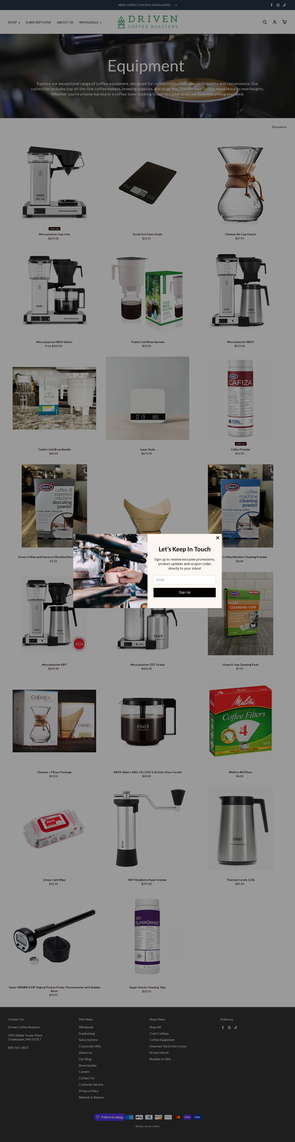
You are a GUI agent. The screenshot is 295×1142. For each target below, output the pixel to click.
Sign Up (184, 592)
